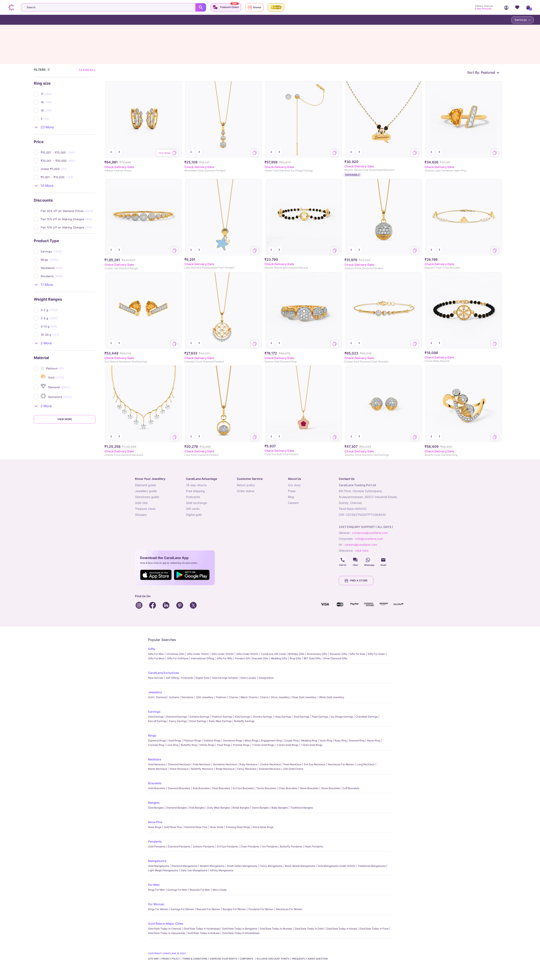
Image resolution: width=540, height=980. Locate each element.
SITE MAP (153, 958)
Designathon (266, 677)
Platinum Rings (192, 740)
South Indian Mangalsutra (242, 865)
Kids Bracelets (201, 788)
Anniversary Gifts (317, 654)
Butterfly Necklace (202, 768)
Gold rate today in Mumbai (276, 928)
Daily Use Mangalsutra (194, 870)
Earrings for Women (182, 909)
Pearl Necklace (292, 764)
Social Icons (342, 560)
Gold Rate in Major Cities (165, 923)
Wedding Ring (309, 740)
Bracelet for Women (208, 909)
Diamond (161, 697)
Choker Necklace (270, 764)
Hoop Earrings (283, 716)
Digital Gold (202, 677)
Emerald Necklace (270, 768)
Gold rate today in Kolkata (204, 933)
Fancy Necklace (246, 768)
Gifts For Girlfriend (177, 658)
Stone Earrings (197, 721)
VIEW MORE (64, 419)
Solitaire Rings (212, 740)
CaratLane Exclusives (163, 673)
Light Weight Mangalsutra (163, 870)
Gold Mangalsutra (158, 865)
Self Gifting (172, 677)
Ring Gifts (295, 658)
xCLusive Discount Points (272, 958)
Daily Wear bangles (218, 807)
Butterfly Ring (189, 745)
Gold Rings (174, 740)
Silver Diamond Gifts (335, 658)
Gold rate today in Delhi (309, 928)
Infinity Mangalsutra (221, 870)
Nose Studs (216, 827)
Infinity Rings (207, 745)
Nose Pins (155, 822)
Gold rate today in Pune (374, 928)
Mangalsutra (157, 861)
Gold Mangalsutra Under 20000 (336, 865)
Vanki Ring (326, 740)
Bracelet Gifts (260, 658)
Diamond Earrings (176, 716)
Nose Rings (154, 827)
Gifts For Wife (224, 658)
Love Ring (172, 745)
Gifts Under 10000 (198, 654)
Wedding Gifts (279, 658)
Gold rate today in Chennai (164, 928)
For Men (154, 884)
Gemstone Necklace (225, 764)
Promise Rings (241, 745)
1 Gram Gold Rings (311, 745)
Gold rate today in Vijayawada (166, 933)
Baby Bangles (279, 807)
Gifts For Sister (376, 654)
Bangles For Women (234, 909)
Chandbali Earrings (366, 716)
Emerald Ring (356, 740)
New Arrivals (155, 677)
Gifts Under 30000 (222, 654)
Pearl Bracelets (221, 788)
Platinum (221, 697)
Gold (151, 697)
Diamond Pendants (179, 846)
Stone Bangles (260, 807)
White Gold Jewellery (331, 697)
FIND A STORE (358, 580)
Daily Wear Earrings (220, 721)
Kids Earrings (242, 716)
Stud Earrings (301, 716)
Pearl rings (223, 745)
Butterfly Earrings (244, 721)
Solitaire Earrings (199, 716)
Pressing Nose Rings (238, 827)
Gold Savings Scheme (225, 677)
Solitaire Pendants (203, 846)
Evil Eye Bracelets (243, 788)
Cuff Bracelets (350, 788)
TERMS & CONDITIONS (194, 958)
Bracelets (155, 783)
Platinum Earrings (222, 716)
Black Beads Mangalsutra (300, 865)
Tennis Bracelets (266, 788)
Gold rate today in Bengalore (239, 928)
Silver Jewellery (280, 697)
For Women (156, 904)
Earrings (154, 711)
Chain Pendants (249, 846)
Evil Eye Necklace (314, 764)
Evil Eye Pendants (227, 846)
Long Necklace (366, 764)
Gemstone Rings (232, 740)
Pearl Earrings (320, 716)
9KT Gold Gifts (312, 658)
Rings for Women (158, 909)
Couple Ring (291, 740)
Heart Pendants (314, 846)
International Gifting (202, 658)
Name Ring (373, 740)
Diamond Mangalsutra (184, 865)
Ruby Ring (341, 740)
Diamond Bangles (176, 807)
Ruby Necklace (248, 764)
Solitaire (174, 697)
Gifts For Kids (357, 654)
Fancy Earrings (178, 721)
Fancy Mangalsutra (271, 865)
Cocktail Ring (156, 745)
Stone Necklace (179, 768)
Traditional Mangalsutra (372, 865)
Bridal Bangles (240, 807)
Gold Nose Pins (173, 827)
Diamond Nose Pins (195, 827)
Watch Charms (249, 697)
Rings (152, 735)
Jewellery (155, 692)
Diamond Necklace (179, 764)
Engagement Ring (271, 740)
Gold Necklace (157, 764)
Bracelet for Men (200, 889)
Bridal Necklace (225, 768)
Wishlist (517, 7)
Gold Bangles (156, 807)
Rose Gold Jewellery (304, 697)
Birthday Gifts (296, 654)
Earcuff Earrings (157, 721)
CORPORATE (247, 958)
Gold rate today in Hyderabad (202, 928)
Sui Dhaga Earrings (342, 716)
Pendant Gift (242, 658)
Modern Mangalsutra (212, 865)
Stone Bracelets (330, 788)
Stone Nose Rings (262, 827)
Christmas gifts (175, 654)
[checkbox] (68, 94)
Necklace (154, 759)
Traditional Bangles (301, 807)
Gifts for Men (156, 654)
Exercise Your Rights (223, 958)
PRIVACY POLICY (170, 958)
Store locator (248, 677)
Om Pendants (270, 846)
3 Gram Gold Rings (263, 745)
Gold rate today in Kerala (341, 928)
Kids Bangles (197, 807)
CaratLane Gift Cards (273, 654)
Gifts (151, 649)
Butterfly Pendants (291, 846)
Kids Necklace (201, 764)
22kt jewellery (204, 697)
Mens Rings (251, 740)
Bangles (154, 802)
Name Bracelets (309, 788)
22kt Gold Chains (293, 768)
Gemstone (187, 697)
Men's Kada (220, 889)
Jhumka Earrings (262, 716)
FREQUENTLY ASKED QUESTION (310, 958)
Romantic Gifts (338, 654)
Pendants (155, 841)
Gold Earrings (156, 716)
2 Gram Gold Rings (287, 745)
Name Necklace (157, 768)
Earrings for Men (177, 889)
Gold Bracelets (156, 788)
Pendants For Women (260, 909)
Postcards (187, 677)
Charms (233, 697)
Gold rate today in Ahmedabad (240, 933)
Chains (264, 697)
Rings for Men (156, 889)
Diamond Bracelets (179, 788)
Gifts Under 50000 (247, 654)
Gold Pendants (156, 846)
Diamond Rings (157, 740)
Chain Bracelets (287, 788)
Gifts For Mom (156, 658)
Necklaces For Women (341, 764)
